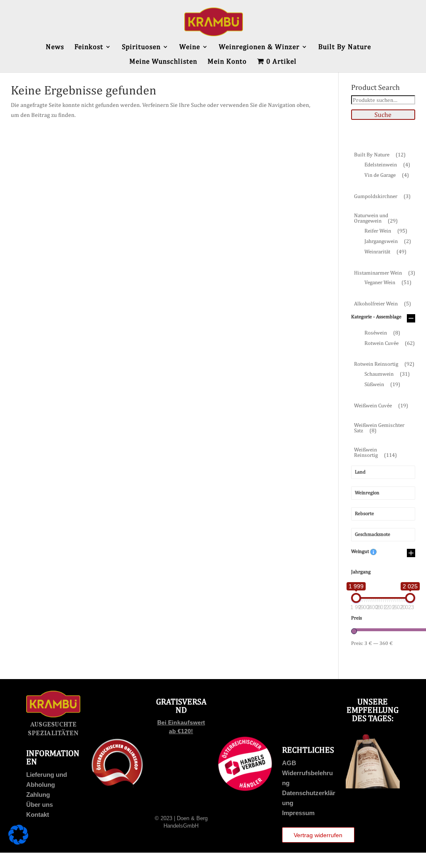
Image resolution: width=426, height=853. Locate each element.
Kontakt (37, 814)
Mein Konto (227, 61)
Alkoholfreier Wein (382, 303)
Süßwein (382, 384)
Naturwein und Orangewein (376, 218)
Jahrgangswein (387, 241)
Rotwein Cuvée (389, 343)
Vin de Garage (386, 175)
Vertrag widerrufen (318, 835)
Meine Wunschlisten (163, 61)
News (55, 47)
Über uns (39, 804)
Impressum (298, 812)
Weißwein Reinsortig (375, 452)
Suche (382, 115)
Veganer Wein (387, 282)
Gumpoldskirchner (382, 196)
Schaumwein (387, 374)
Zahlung (38, 794)
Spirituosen (141, 47)
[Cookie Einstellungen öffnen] (18, 842)
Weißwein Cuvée (381, 405)
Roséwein (382, 333)
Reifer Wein (385, 231)
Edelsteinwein (387, 164)
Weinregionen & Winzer (259, 47)
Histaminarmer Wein (384, 273)
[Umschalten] (411, 318)
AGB (289, 762)
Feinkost (88, 47)
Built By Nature (344, 47)
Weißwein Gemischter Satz (379, 428)
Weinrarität (385, 251)
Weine (189, 47)
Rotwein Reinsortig (384, 364)
